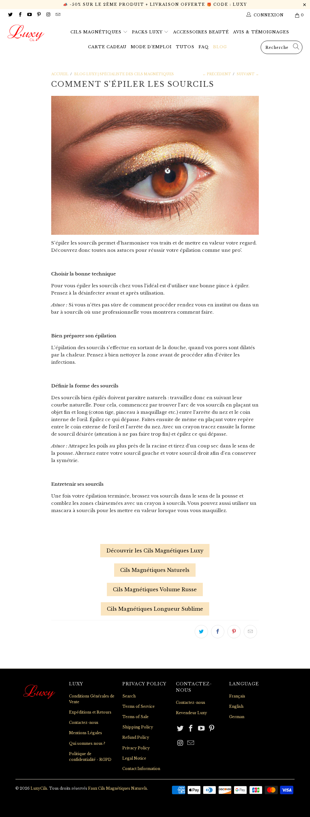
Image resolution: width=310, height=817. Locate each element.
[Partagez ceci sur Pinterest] (234, 631)
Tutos (185, 46)
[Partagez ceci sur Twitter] (201, 631)
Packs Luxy (148, 32)
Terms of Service (138, 706)
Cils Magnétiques (97, 32)
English (236, 706)
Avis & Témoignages (261, 32)
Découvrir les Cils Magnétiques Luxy (154, 551)
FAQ (204, 46)
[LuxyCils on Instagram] (48, 15)
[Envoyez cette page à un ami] (250, 631)
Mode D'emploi (151, 46)
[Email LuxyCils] (57, 15)
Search (129, 696)
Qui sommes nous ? (87, 743)
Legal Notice (134, 758)
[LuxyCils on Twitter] (10, 15)
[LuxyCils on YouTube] (29, 15)
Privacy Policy (136, 748)
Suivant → (248, 74)
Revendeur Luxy (191, 713)
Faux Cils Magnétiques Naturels (117, 788)
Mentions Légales (85, 733)
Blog (220, 46)
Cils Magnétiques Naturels (155, 570)
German (236, 716)
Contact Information (141, 768)
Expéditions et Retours (90, 712)
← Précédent (217, 74)
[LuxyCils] (28, 33)
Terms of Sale (135, 716)
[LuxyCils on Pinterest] (38, 15)
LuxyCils (39, 788)
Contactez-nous (83, 722)
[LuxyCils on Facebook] (19, 15)
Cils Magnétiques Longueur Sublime (155, 609)
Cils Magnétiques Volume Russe (155, 589)
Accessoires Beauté (201, 32)
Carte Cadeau (107, 46)
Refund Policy (135, 737)
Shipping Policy (137, 727)
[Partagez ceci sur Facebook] (217, 631)
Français (237, 696)
